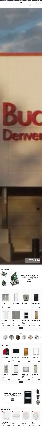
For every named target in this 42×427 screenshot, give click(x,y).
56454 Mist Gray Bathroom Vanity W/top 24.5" (26, 303)
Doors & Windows (18, 4)
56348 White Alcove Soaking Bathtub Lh (15, 421)
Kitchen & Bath (23, 4)
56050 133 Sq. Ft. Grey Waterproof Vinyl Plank (15, 320)
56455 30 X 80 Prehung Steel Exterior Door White (16, 303)
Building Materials (6, 4)
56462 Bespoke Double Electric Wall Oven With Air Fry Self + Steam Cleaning (36, 303)
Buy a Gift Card (30, 0)
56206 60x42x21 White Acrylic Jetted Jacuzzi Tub (26, 421)
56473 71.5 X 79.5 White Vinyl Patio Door (6, 303)
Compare (3, 307)
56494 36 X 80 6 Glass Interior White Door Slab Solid (6, 375)
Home (2, 4)
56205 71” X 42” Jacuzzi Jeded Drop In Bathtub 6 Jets (35, 422)
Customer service (38, 0)
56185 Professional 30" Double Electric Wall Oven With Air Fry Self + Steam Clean (26, 321)
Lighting (27, 4)
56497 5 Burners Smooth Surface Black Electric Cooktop (15, 358)
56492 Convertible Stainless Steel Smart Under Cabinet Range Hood (25, 375)
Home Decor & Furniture (36, 4)
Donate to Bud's (26, 0)
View (28, 281)
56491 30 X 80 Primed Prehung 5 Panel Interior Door (35, 375)
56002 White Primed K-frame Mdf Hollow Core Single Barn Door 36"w (5, 321)
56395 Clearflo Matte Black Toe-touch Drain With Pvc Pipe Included (5, 422)
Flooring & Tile (30, 4)
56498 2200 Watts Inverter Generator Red (5, 357)
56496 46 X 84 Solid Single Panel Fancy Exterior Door (26, 358)
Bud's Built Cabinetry (21, 0)
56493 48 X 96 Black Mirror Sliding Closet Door (15, 375)
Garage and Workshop (12, 4)
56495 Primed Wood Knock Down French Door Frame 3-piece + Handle (35, 358)
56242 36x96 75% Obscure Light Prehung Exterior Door (36, 321)
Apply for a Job (34, 0)
